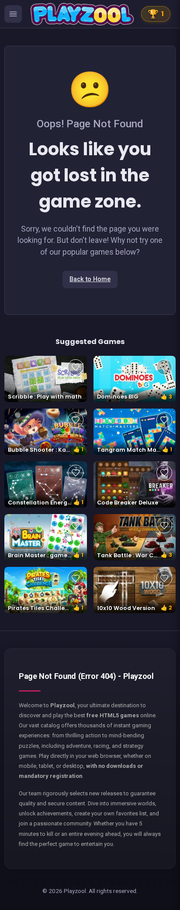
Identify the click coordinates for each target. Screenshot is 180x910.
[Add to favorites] (75, 367)
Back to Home (90, 279)
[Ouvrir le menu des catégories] (13, 14)
